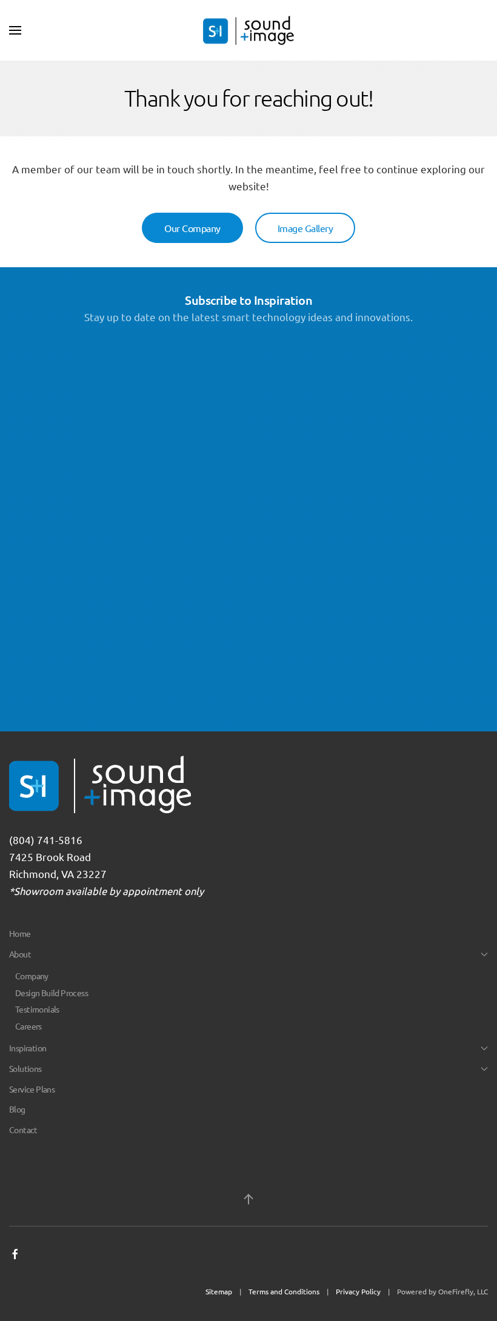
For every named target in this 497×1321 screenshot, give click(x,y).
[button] (15, 30)
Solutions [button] (25, 1068)
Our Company (192, 228)
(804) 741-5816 (45, 839)
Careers (28, 1025)
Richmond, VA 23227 (58, 873)
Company (31, 975)
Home (20, 933)
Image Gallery (305, 228)
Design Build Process (51, 992)
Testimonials (37, 1008)
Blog (17, 1108)
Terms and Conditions (283, 1291)
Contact (23, 1129)
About (20, 953)
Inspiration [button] (27, 1047)
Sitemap (218, 1291)
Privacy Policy (358, 1291)
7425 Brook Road (50, 856)
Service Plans (32, 1088)
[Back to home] (248, 30)
